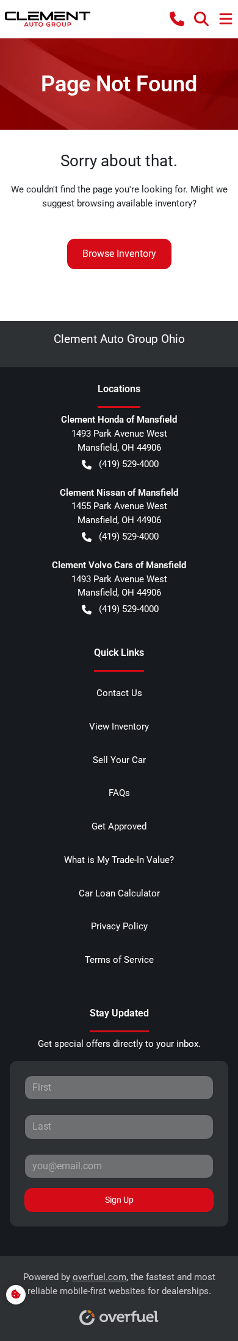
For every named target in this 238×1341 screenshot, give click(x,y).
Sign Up (119, 1200)
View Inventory (119, 726)
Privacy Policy (119, 926)
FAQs (119, 792)
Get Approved (119, 826)
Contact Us (119, 693)
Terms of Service (119, 959)
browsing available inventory (134, 203)
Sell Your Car (119, 760)
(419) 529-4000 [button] (129, 464)
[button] (177, 19)
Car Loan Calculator (119, 893)
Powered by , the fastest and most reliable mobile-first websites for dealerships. (119, 1284)
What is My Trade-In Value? (119, 859)
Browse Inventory (119, 253)
